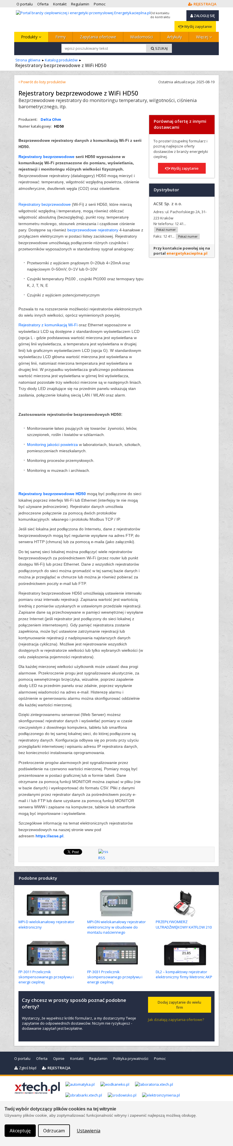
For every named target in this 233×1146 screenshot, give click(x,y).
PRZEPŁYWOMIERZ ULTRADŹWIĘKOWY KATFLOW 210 (184, 924)
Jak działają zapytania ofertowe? (176, 1019)
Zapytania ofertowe (98, 37)
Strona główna (27, 60)
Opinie (59, 1058)
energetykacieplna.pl (187, 253)
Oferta (41, 1058)
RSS (101, 857)
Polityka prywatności (130, 1058)
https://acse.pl (49, 836)
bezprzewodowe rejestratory (92, 230)
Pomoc (160, 1058)
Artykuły (174, 37)
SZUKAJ (161, 48)
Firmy (60, 37)
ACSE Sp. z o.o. (167, 203)
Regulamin (98, 1058)
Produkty (30, 37)
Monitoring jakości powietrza (52, 444)
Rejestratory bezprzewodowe (46, 156)
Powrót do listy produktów (43, 81)
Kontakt (77, 1058)
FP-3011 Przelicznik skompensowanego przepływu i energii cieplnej (46, 977)
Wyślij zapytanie (197, 26)
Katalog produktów (61, 60)
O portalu (22, 1058)
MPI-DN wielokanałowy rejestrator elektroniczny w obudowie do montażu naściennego (116, 927)
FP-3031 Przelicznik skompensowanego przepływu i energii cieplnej (114, 977)
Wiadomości (141, 37)
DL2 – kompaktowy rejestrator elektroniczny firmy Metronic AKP (184, 974)
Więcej (202, 37)
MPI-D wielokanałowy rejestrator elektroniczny (46, 924)
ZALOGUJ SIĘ (204, 15)
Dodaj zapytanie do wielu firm (179, 1005)
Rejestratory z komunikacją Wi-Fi (48, 325)
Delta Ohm (51, 119)
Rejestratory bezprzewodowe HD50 (52, 493)
